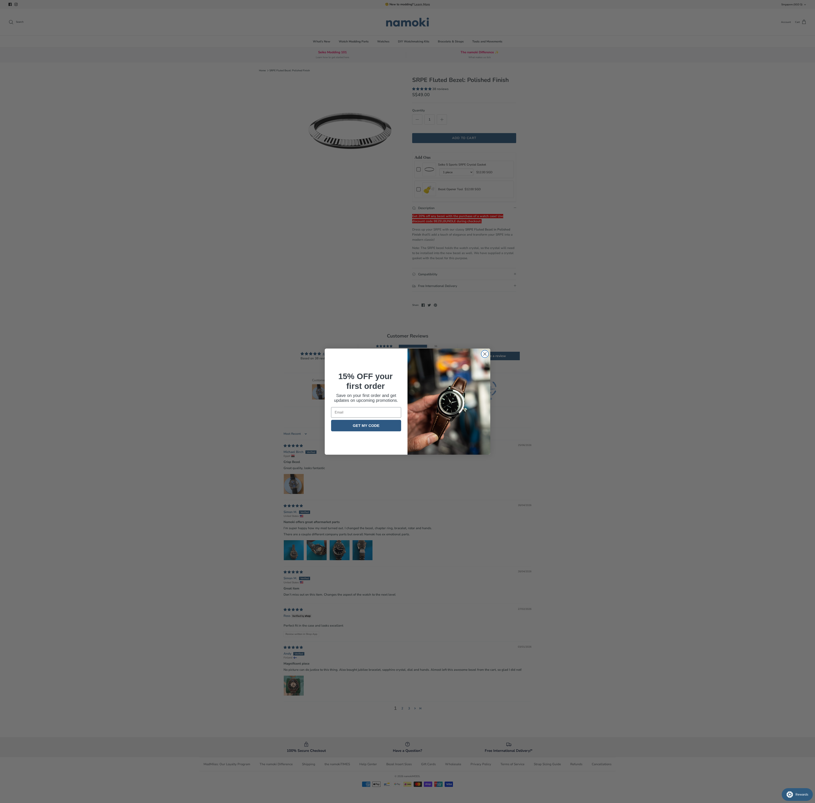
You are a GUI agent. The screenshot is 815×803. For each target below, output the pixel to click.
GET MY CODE (366, 425)
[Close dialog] (485, 354)
